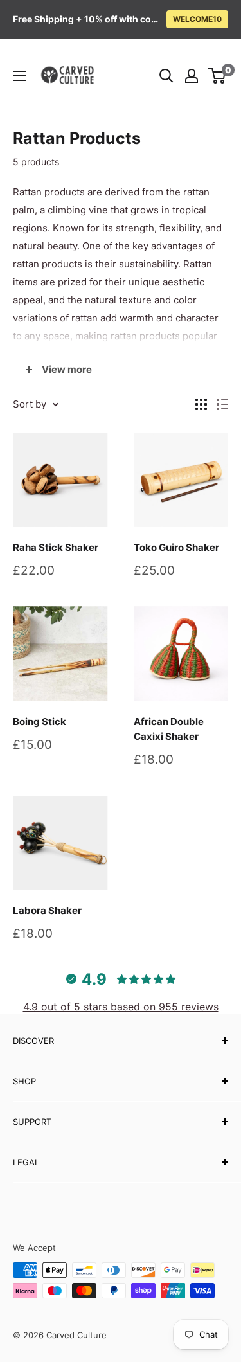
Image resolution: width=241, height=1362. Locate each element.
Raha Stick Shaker (55, 547)
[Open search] (166, 76)
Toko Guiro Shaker (176, 547)
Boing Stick (39, 721)
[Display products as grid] (201, 404)
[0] (218, 76)
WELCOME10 (197, 19)
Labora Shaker (47, 910)
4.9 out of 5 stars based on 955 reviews (121, 1006)
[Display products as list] (222, 404)
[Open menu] (19, 76)
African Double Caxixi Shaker (169, 728)
